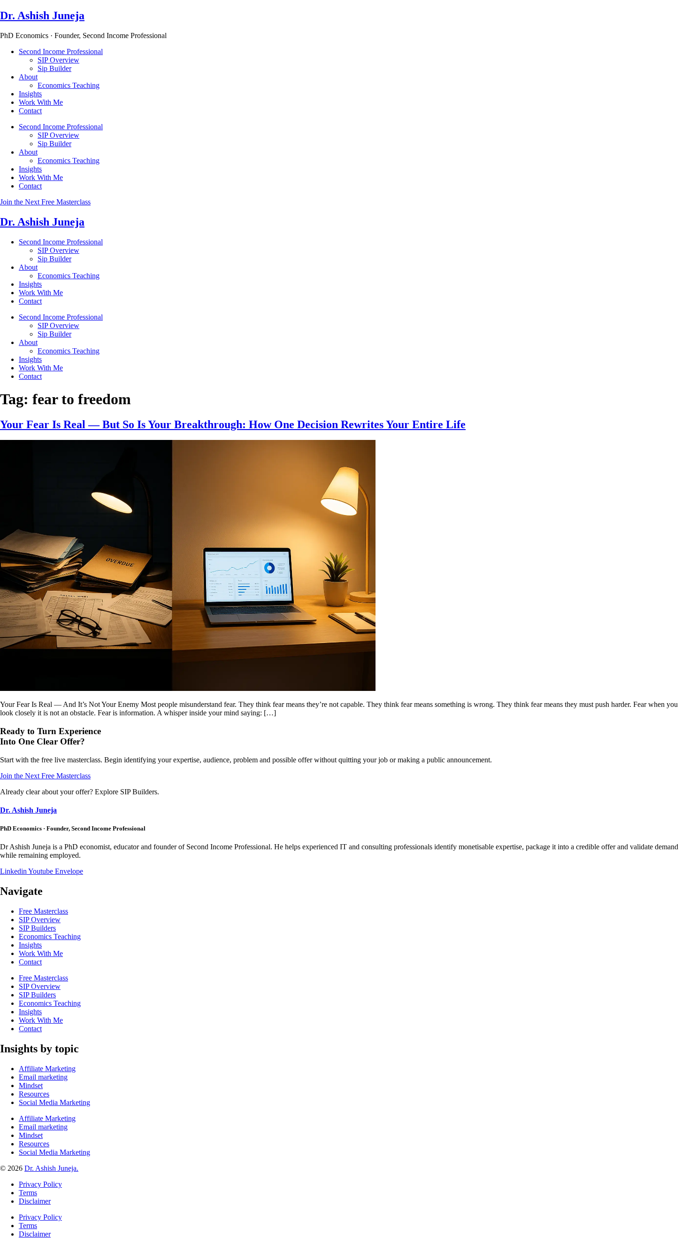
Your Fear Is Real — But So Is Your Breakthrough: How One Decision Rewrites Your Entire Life (233, 424)
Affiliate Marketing (47, 1069)
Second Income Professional (61, 51)
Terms (28, 1193)
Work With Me (41, 102)
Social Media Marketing (54, 1102)
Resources (34, 1094)
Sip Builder (54, 68)
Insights (30, 94)
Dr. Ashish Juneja (42, 15)
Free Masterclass (43, 911)
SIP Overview (58, 60)
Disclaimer (35, 1201)
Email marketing (43, 1077)
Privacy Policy (40, 1184)
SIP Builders (37, 928)
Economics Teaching (69, 85)
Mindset (31, 1085)
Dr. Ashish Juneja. (51, 1168)
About (28, 77)
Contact (30, 111)
